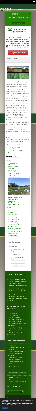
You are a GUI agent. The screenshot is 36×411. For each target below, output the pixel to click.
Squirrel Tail (12, 216)
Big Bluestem (12, 203)
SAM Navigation (13, 242)
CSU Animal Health (15, 378)
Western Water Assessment (17, 381)
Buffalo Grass (12, 214)
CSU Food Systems (14, 317)
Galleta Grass (12, 226)
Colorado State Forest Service (17, 289)
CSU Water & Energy (15, 321)
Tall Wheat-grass (13, 173)
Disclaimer (26, 397)
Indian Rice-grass (13, 210)
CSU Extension (13, 313)
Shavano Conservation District (18, 298)
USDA (11, 300)
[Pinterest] (17, 14)
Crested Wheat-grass (15, 197)
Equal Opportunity (17, 397)
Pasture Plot (16, 254)
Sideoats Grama (13, 230)
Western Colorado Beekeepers (17, 367)
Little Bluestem (13, 233)
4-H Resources (13, 345)
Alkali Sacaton (12, 235)
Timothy (11, 168)
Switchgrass (12, 201)
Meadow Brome (13, 165)
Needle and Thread (14, 217)
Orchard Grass (12, 163)
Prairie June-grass (13, 219)
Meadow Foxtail (13, 199)
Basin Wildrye (12, 221)
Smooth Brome (13, 166)
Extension (18, 9)
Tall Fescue (11, 175)
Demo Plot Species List (13, 147)
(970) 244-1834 (19, 53)
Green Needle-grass (14, 223)
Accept (5, 408)
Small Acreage (13, 246)
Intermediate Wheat (14, 172)
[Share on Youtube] (15, 14)
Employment (9, 397)
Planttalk (11, 365)
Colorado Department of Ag (17, 279)
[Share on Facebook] (13, 14)
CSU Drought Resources (15, 327)
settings (16, 405)
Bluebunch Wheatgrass (15, 231)
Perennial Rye (12, 170)
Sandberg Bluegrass (14, 228)
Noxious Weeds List (14, 359)
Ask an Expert (13, 379)
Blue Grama (12, 212)
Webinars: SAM (18, 265)
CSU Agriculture (13, 315)
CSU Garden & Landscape (16, 319)
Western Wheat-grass (15, 177)
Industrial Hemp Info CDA (16, 357)
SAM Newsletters (18, 262)
